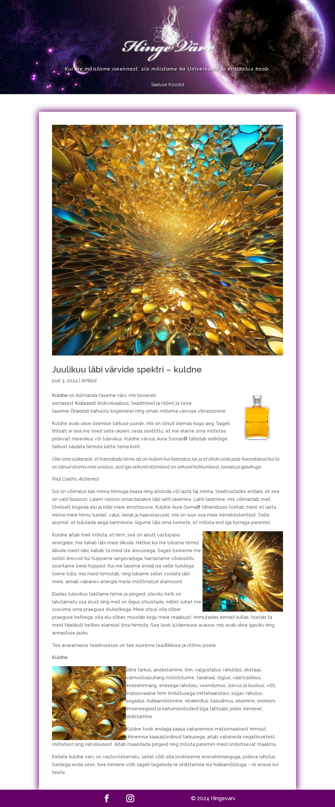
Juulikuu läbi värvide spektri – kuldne (127, 369)
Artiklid (89, 380)
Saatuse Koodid (167, 84)
